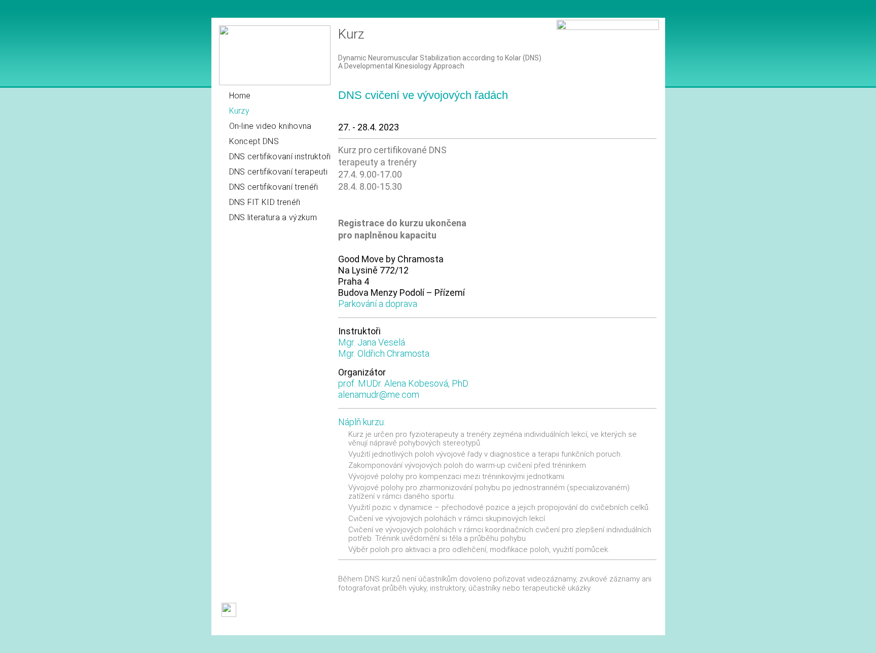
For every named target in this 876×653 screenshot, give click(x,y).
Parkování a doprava (377, 303)
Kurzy (239, 111)
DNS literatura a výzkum (273, 217)
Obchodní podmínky (250, 627)
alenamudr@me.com (378, 394)
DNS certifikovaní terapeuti (278, 172)
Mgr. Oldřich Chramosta (383, 353)
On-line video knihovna (270, 126)
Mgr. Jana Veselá (371, 342)
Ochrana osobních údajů (397, 627)
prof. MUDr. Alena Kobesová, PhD (403, 383)
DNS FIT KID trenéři (265, 202)
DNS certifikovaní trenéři (273, 187)
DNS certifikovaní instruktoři (280, 156)
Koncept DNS (254, 141)
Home (240, 95)
